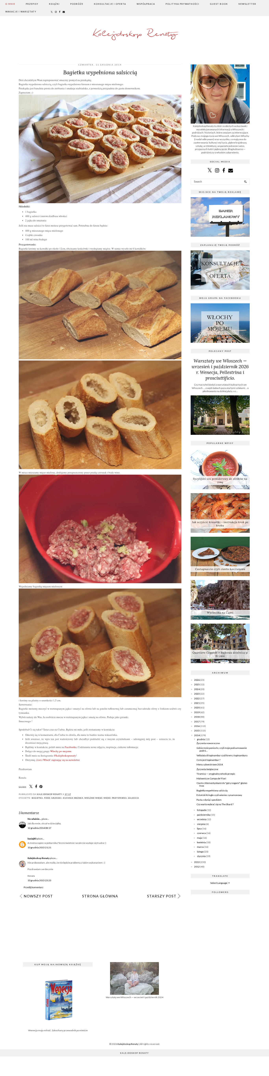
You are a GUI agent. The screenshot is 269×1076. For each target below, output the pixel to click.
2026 (197, 679)
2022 (197, 698)
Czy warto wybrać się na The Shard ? (215, 804)
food (47, 798)
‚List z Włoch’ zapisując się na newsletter (57, 760)
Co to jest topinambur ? (208, 759)
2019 (197, 712)
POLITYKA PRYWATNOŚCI (182, 4)
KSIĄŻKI (54, 4)
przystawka (119, 798)
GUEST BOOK (219, 4)
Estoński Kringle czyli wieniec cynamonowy (219, 795)
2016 (197, 726)
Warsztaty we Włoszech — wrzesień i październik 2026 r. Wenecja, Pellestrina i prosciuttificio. (220, 369)
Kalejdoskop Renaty (134, 34)
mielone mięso (93, 798)
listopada (201, 810)
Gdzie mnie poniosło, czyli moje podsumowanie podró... (222, 749)
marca (200, 846)
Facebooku (71, 747)
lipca (199, 828)
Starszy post (161, 896)
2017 (197, 721)
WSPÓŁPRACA (146, 4)
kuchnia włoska (73, 798)
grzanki (56, 798)
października (203, 814)
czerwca (201, 833)
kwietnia (201, 842)
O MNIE (10, 4)
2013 (197, 862)
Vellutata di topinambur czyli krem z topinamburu (222, 755)
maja (199, 837)
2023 (197, 693)
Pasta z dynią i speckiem (209, 799)
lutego (200, 851)
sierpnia (201, 824)
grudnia (201, 739)
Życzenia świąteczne (207, 769)
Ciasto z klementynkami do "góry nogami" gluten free (222, 784)
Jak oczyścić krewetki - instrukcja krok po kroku (220, 524)
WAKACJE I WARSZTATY (20, 11)
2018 (197, 716)
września (201, 819)
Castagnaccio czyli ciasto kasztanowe (220, 569)
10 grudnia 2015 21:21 (39, 847)
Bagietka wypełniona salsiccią (212, 790)
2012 (197, 866)
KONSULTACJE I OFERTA (110, 4)
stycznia (201, 856)
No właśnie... (34, 818)
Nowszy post (38, 896)
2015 (197, 730)
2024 (197, 689)
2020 (197, 707)
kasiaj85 (32, 838)
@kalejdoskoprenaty (65, 755)
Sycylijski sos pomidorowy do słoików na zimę (220, 480)
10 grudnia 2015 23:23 (39, 880)
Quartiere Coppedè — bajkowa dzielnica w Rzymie (220, 654)
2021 (197, 702)
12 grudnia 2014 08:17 (39, 827)
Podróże (76, 4)
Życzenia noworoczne (208, 743)
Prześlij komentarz (33, 887)
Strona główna (100, 896)
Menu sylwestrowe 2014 (210, 764)
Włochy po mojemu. (61, 751)
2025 (197, 684)
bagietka (37, 798)
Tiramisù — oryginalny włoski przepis (216, 773)
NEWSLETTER (247, 4)
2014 (197, 735)
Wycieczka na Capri (220, 612)
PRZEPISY (32, 4)
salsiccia (133, 798)
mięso (107, 798)
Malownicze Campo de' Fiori (211, 778)
